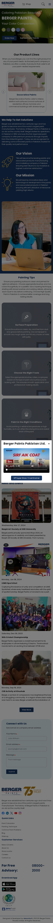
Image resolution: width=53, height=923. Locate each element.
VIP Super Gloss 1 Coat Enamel (26, 478)
